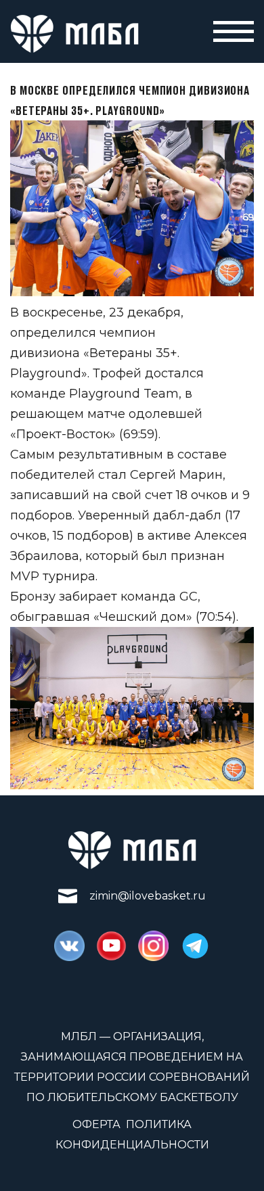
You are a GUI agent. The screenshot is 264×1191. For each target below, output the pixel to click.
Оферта (96, 1124)
